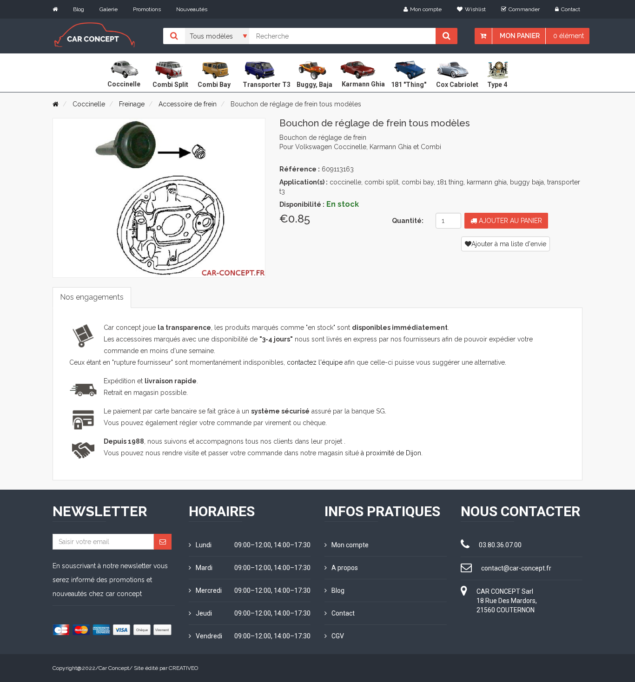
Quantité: (407, 220)
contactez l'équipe (315, 362)
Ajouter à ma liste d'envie (508, 244)
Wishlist (475, 9)
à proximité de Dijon (391, 453)
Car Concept (114, 668)
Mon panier (520, 35)
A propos (344, 567)
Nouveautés (191, 9)
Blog (78, 9)
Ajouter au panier (509, 220)
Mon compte (426, 9)
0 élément (568, 35)
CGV (337, 636)
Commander (524, 9)
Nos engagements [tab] (92, 297)
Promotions (147, 9)
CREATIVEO (183, 668)
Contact (570, 9)
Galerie (108, 9)
